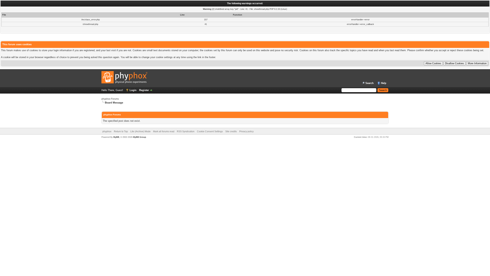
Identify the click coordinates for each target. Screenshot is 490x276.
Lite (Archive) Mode (140, 131)
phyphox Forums (110, 99)
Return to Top (121, 131)
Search (369, 83)
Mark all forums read (163, 131)
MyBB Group (139, 137)
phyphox (106, 131)
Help (383, 83)
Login (133, 90)
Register (144, 90)
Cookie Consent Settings (210, 131)
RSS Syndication (185, 131)
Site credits (231, 131)
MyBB (116, 137)
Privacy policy (246, 131)
